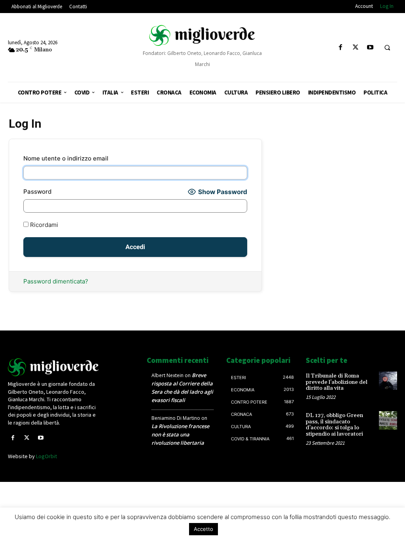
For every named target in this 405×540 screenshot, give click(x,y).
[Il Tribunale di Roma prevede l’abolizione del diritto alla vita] (388, 381)
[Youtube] (370, 47)
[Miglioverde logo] (53, 367)
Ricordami (43, 224)
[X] (355, 47)
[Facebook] (340, 47)
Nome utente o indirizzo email (65, 158)
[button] (387, 48)
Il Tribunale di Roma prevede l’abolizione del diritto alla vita (336, 382)
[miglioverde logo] (202, 35)
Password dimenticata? (55, 281)
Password (37, 191)
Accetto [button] (203, 529)
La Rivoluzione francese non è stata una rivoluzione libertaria (180, 434)
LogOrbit (46, 456)
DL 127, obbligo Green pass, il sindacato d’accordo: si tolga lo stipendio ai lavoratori (334, 424)
